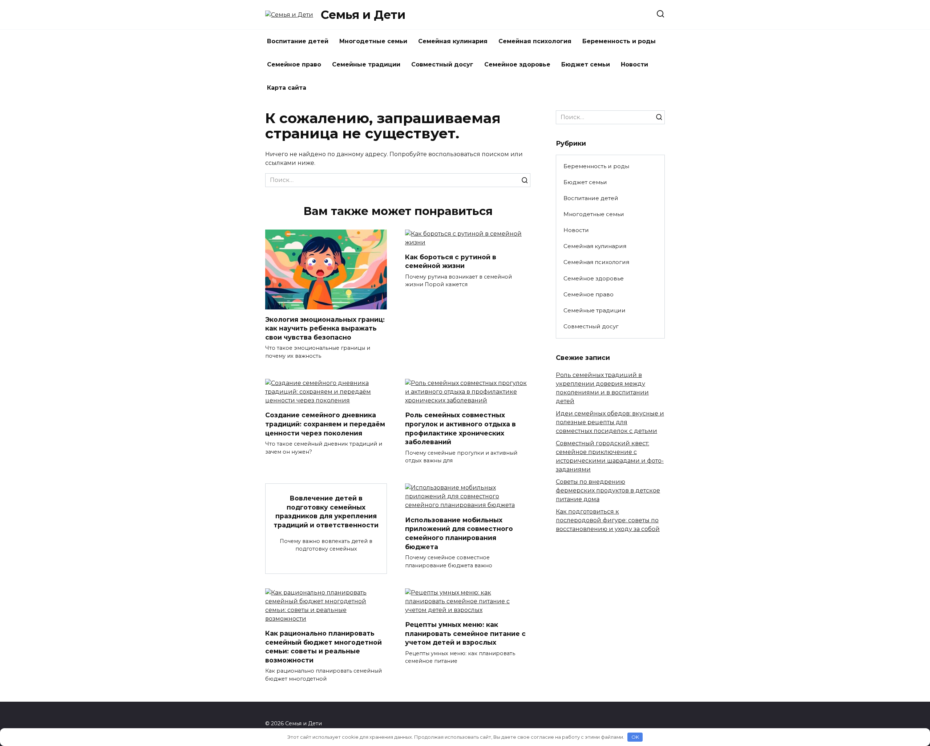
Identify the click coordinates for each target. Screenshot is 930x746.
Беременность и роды (619, 41)
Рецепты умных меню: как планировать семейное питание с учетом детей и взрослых (465, 633)
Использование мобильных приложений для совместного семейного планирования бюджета (459, 533)
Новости (634, 64)
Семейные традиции (366, 64)
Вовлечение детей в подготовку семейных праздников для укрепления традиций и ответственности (326, 511)
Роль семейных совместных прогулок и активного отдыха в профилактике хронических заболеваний (460, 428)
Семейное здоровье (517, 64)
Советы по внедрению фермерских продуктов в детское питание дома (608, 490)
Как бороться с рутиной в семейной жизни (450, 261)
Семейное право (294, 64)
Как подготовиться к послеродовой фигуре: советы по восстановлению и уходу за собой (608, 520)
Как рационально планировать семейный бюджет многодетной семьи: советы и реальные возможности (323, 646)
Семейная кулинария (453, 41)
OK (635, 737)
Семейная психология (534, 41)
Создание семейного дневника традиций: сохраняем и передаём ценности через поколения (325, 424)
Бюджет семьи (585, 64)
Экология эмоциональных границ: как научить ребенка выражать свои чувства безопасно (325, 328)
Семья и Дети (363, 15)
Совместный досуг (442, 64)
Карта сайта (286, 87)
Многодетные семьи (373, 41)
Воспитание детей (297, 41)
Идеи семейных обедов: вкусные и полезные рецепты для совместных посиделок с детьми (610, 422)
